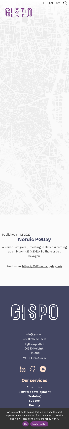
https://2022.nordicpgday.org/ (42, 266)
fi (44, 3)
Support (34, 400)
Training (34, 396)
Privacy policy (39, 424)
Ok (25, 424)
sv (58, 3)
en (51, 3)
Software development (35, 392)
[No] (64, 418)
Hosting (34, 405)
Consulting (34, 387)
